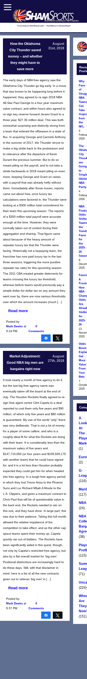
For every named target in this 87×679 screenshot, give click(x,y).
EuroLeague (82, 457)
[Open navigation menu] (8, 7)
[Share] (45, 338)
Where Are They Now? (82, 603)
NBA (82, 503)
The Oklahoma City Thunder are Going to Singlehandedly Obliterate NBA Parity (82, 166)
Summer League (82, 566)
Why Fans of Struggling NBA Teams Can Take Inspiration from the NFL (82, 104)
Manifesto (82, 489)
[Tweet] (57, 338)
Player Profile (82, 547)
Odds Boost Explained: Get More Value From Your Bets (82, 360)
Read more (18, 311)
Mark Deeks (14, 326)
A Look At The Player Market (82, 430)
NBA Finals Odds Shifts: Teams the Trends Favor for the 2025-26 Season (82, 231)
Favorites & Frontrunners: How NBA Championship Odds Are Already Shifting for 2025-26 (82, 300)
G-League (82, 473)
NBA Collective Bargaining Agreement (82, 523)
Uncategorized (82, 582)
